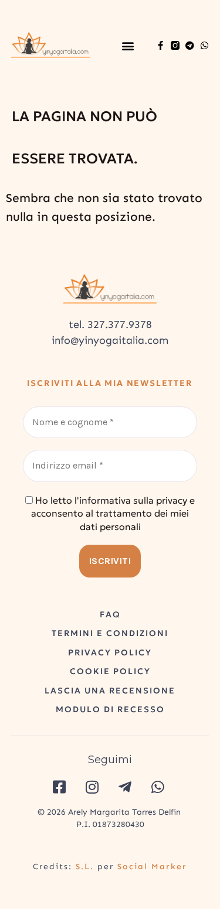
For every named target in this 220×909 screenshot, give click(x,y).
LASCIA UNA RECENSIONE (110, 690)
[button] (128, 45)
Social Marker (152, 867)
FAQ (110, 614)
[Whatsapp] (204, 45)
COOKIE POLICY (110, 671)
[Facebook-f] (160, 45)
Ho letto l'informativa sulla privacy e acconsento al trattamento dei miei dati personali (113, 513)
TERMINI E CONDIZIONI (110, 633)
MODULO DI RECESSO (110, 709)
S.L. (85, 867)
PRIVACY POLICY (110, 652)
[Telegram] (189, 45)
